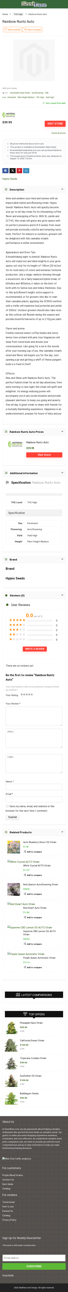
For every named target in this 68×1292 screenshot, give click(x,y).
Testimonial (8, 1202)
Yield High (50, 97)
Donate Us (7, 1211)
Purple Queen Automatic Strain (39, 958)
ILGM (22, 1031)
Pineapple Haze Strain (31, 1022)
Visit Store (55, 123)
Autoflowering (37, 93)
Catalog (6, 1188)
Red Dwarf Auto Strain (34, 908)
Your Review (13, 703)
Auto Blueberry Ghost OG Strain (39, 842)
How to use (8, 1206)
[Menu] (4, 4)
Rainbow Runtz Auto (37, 442)
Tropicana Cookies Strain (33, 1058)
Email (9, 794)
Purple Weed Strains (12, 1175)
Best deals (7, 1184)
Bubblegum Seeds (29, 1093)
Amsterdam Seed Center (20, 93)
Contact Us (8, 1179)
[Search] (63, 4)
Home (5, 14)
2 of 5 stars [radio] (22, 694)
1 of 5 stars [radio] (21, 694)
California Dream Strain (32, 1040)
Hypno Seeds (9, 178)
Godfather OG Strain (30, 1075)
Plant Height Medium (25, 97)
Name (10, 781)
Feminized (11, 97)
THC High (18, 14)
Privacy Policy (9, 1220)
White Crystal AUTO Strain (37, 865)
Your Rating (12, 695)
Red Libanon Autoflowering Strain (40, 884)
